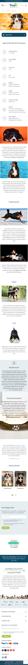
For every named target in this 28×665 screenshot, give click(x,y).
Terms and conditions (9, 661)
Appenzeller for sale (19, 445)
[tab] (12, 495)
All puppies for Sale (14, 458)
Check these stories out (20, 584)
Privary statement (19, 661)
